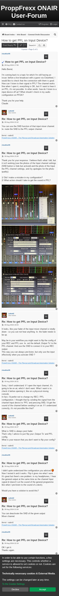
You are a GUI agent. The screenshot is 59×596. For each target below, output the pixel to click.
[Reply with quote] (46, 56)
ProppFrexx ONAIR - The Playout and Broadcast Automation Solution (28, 138)
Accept (42, 589)
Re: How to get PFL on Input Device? (25, 119)
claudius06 (6, 54)
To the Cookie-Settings (13, 584)
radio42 (11, 111)
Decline (15, 589)
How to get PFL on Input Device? (25, 40)
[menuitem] (8, 24)
